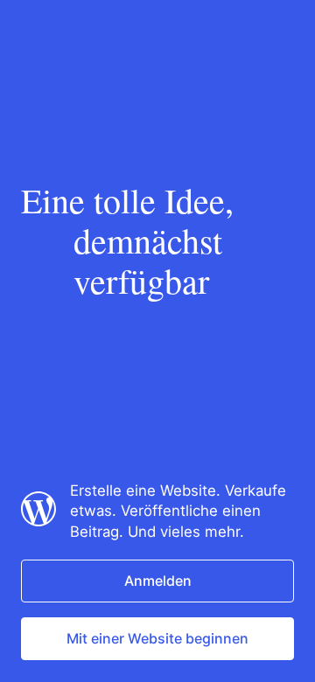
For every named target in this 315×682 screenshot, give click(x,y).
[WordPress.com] (38, 521)
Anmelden (158, 580)
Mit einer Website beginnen (157, 638)
